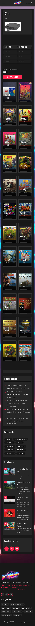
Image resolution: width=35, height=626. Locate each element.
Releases (7, 56)
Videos (21, 52)
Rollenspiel (9, 453)
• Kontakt (30, 585)
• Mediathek (13, 587)
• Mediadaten (21, 590)
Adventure (9, 443)
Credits (21, 61)
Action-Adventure (20, 439)
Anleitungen (23, 47)
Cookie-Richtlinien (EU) (9, 590)
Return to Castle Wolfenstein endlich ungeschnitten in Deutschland (17, 421)
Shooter (20, 453)
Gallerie (7, 52)
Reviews (7, 61)
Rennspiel (20, 450)
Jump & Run (9, 450)
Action (8, 439)
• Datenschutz (5, 585)
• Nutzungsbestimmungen (19, 585)
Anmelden (30, 3)
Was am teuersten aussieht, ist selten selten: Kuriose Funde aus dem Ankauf (18, 412)
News (20, 56)
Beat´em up (9, 446)
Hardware (21, 446)
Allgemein (8, 47)
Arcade (19, 443)
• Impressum (5, 587)
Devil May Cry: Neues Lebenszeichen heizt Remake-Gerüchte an (17, 394)
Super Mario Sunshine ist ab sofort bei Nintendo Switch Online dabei (17, 403)
